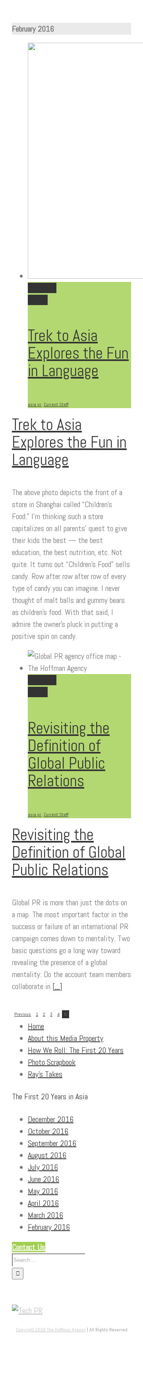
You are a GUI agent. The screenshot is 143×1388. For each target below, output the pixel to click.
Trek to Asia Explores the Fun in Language (78, 353)
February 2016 (49, 1227)
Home (36, 1026)
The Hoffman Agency (66, 1330)
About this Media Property (65, 1038)
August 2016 (47, 1155)
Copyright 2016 (31, 1330)
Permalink (42, 288)
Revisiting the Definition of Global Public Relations (69, 754)
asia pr (34, 404)
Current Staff (56, 404)
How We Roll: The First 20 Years (76, 1050)
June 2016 (43, 1179)
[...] (57, 986)
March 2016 (45, 1215)
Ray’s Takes (45, 1074)
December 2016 (50, 1119)
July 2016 (43, 1167)
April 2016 (43, 1203)
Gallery (38, 300)
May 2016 (43, 1191)
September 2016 (52, 1143)
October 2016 (48, 1131)
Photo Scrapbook (51, 1062)
